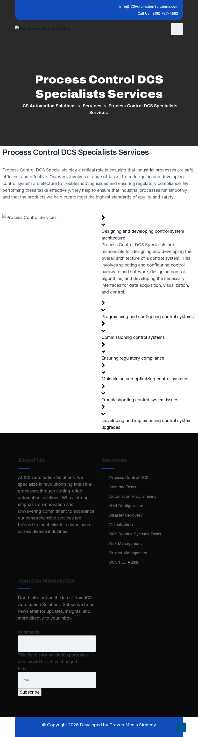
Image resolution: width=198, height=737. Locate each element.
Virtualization (121, 524)
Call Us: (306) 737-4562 (158, 13)
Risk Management (125, 543)
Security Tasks (122, 487)
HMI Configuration (126, 505)
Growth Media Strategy (132, 724)
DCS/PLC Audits (124, 562)
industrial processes (156, 169)
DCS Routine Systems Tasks (135, 534)
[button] (148, 227)
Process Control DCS (128, 477)
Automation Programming (132, 496)
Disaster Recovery (126, 515)
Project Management (128, 552)
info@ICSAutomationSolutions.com (148, 6)
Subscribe (30, 692)
